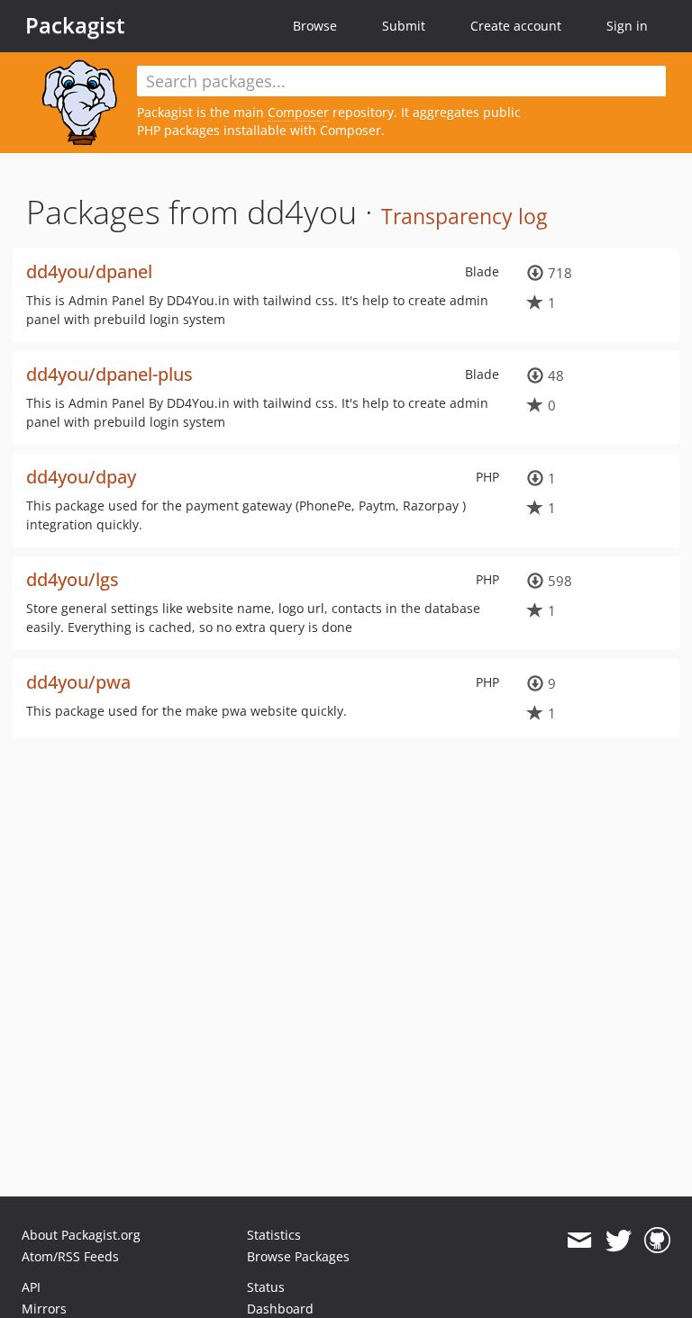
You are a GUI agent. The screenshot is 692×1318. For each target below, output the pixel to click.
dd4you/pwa (78, 682)
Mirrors (44, 1308)
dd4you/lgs (72, 579)
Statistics (274, 1234)
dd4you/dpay (81, 477)
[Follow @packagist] (619, 1240)
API (31, 1286)
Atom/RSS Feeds (70, 1256)
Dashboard (280, 1308)
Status (266, 1286)
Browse (315, 25)
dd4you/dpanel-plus (109, 374)
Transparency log (464, 216)
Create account (515, 25)
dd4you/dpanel (89, 271)
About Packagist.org (81, 1234)
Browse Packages (298, 1256)
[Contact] (579, 1240)
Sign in (627, 25)
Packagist (75, 25)
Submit (403, 25)
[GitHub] (657, 1240)
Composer (298, 112)
